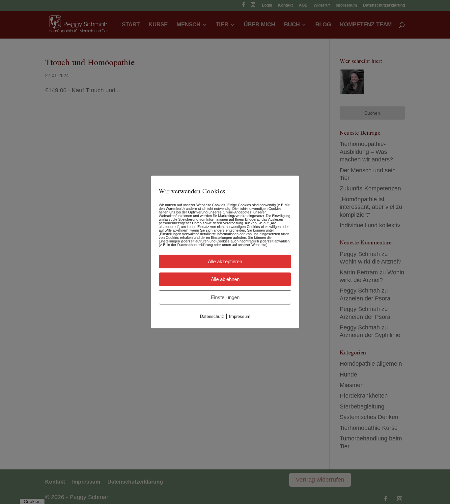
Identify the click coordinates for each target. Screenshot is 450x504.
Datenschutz (212, 316)
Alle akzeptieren (225, 261)
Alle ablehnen (225, 279)
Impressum (239, 316)
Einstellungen (225, 297)
